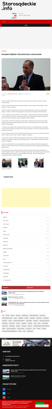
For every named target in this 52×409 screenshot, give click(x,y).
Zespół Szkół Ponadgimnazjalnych (9, 331)
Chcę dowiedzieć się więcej (42, 406)
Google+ (8, 397)
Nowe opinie (30, 287)
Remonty (18, 325)
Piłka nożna (4, 323)
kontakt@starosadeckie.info (12, 356)
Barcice (12, 315)
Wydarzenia (5, 276)
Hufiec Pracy (39, 318)
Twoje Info (5, 266)
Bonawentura (25, 315)
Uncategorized (6, 269)
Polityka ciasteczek (10, 360)
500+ (3, 315)
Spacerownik (6, 255)
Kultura (4, 231)
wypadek (44, 328)
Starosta (3, 95)
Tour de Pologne (20, 328)
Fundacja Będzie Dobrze (7, 318)
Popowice (30, 323)
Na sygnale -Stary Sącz (44, 320)
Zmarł (20, 331)
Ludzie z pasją (6, 234)
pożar (35, 323)
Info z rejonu (6, 220)
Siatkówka (24, 325)
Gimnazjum (20, 318)
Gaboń (15, 318)
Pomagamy (24, 323)
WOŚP (34, 328)
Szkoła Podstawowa (11, 328)
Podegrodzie (11, 323)
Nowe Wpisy (5, 287)
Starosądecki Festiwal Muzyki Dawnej (41, 325)
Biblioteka (18, 315)
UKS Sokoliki (28, 328)
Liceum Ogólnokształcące (18, 320)
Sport (4, 259)
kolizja (10, 320)
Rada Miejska (11, 325)
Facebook (9, 389)
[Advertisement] (26, 37)
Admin (22, 93)
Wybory (38, 328)
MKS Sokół (36, 320)
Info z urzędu (6, 224)
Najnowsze (5, 241)
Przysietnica (5, 325)
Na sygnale (5, 238)
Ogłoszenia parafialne (8, 248)
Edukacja (5, 217)
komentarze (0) (28, 93)
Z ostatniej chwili (6, 280)
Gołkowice (32, 318)
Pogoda (18, 323)
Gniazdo (26, 318)
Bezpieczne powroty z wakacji (15, 297)
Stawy (3, 328)
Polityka (4, 51)
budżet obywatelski (34, 315)
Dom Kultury (42, 315)
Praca (39, 323)
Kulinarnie (5, 227)
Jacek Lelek (4, 320)
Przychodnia (45, 323)
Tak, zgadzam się (40, 403)
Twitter (8, 393)
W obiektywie (6, 273)
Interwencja (46, 318)
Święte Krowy (30, 331)
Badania (7, 315)
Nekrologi (5, 245)
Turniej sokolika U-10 (7, 262)
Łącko (24, 331)
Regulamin (8, 359)
